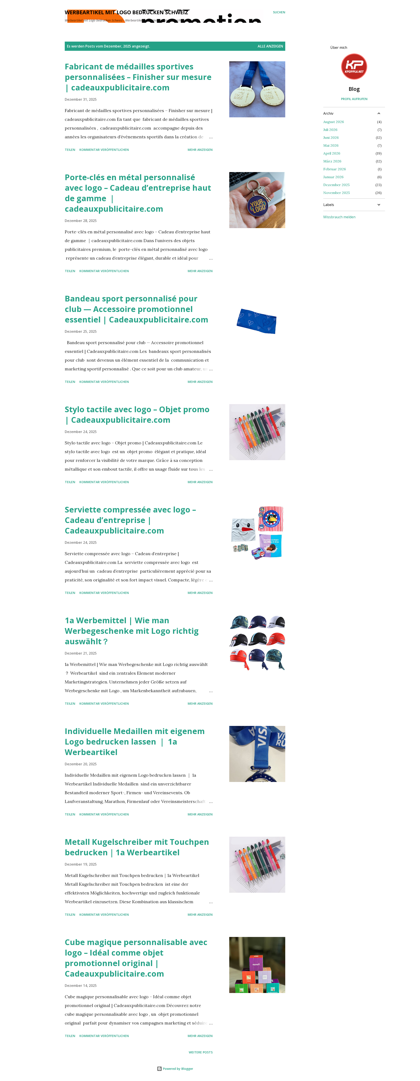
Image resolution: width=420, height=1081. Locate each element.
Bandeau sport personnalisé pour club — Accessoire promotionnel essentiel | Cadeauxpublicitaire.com (136, 309)
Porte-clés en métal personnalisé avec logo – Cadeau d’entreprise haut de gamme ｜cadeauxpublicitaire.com (138, 193)
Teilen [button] (70, 150)
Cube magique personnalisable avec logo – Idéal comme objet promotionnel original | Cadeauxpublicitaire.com (136, 958)
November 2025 (336, 192)
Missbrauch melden (339, 217)
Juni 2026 (331, 137)
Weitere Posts (201, 1052)
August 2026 (333, 122)
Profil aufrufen (354, 99)
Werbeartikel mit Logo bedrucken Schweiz (126, 12)
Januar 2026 (333, 177)
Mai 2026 (330, 145)
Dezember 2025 (336, 185)
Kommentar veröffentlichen (104, 150)
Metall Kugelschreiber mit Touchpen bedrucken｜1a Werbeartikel (137, 847)
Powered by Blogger (177, 1069)
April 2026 (331, 153)
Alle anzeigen (270, 46)
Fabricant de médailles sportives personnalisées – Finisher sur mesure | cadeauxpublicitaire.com (138, 77)
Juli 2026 (330, 129)
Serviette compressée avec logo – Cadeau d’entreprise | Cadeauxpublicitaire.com (130, 520)
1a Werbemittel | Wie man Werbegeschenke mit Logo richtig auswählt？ (132, 631)
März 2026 (332, 161)
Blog (354, 88)
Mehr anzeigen (200, 150)
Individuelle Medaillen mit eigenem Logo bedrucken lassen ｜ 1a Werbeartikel (135, 741)
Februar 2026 (334, 169)
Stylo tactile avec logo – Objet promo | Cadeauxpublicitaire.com (137, 414)
